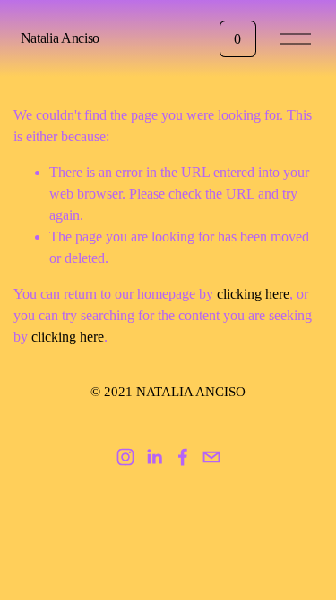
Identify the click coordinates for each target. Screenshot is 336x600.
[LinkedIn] (154, 457)
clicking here (253, 293)
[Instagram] (125, 457)
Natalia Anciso (60, 38)
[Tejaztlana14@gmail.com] (211, 457)
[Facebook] (183, 457)
